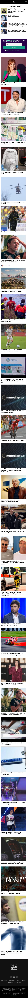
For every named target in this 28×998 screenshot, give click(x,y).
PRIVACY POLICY (12, 980)
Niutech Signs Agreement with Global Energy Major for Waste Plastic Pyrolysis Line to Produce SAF (12, 470)
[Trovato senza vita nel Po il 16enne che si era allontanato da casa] (13, 306)
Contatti (18, 980)
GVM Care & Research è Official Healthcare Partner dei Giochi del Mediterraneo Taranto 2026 (12, 381)
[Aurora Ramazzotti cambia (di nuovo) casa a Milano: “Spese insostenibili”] (13, 670)
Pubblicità (10, 982)
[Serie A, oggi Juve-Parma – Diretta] (13, 218)
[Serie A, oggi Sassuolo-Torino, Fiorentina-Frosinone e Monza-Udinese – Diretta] (13, 336)
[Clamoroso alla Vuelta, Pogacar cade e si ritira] (13, 427)
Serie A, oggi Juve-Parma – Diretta (9, 232)
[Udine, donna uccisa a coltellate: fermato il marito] (13, 159)
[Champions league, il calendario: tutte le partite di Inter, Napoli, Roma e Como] (13, 789)
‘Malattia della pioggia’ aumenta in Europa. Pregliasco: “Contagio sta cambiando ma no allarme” (12, 953)
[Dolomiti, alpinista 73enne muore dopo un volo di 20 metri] (13, 189)
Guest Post (24, 980)
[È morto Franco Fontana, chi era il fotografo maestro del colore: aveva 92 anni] (13, 487)
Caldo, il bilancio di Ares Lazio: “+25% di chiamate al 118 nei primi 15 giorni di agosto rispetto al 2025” (12, 594)
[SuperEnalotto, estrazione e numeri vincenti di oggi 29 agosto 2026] (13, 129)
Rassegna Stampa (17, 982)
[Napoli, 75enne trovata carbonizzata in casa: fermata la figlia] (13, 759)
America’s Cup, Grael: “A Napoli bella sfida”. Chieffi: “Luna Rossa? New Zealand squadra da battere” (12, 563)
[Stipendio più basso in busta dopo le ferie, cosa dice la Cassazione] (13, 729)
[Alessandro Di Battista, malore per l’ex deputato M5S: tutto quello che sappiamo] (13, 247)
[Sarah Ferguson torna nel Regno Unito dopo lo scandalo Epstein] (13, 69)
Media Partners (4, 980)
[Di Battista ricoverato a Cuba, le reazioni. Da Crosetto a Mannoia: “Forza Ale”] (13, 610)
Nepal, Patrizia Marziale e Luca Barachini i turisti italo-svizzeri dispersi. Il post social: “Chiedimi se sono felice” (13, 531)
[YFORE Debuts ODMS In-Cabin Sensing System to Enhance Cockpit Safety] (13, 397)
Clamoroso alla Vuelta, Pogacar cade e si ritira (12, 440)
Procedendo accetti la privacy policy (14, 50)
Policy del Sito (14, 995)
